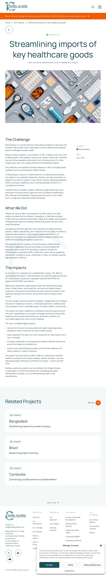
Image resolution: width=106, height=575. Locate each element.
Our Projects (19, 22)
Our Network (37, 532)
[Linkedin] (18, 553)
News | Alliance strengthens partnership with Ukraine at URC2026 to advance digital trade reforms (46, 16)
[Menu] (99, 6)
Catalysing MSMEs (73, 537)
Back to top (51, 503)
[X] (8, 553)
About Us (36, 517)
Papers (92, 533)
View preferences (92, 565)
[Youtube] (10, 559)
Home (7, 22)
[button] (101, 545)
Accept (49, 565)
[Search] (93, 5)
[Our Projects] (9, 29)
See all (91, 403)
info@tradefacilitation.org (14, 527)
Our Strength (37, 528)
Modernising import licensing (23, 452)
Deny (70, 565)
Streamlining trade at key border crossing (29, 426)
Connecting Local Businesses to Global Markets (33, 479)
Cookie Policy (69, 571)
